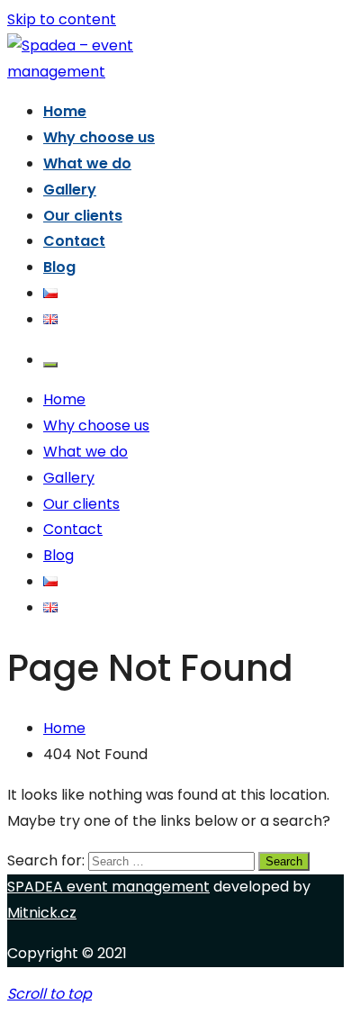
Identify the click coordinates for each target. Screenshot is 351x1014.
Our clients (82, 215)
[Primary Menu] (50, 364)
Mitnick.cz (41, 912)
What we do (87, 163)
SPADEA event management (108, 886)
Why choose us (99, 137)
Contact (74, 241)
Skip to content (61, 19)
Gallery (69, 189)
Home (64, 111)
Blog (59, 267)
